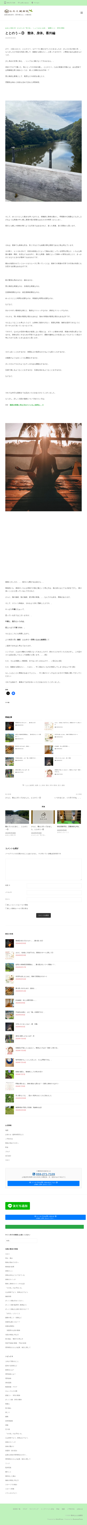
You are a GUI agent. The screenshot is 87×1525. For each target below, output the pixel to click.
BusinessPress (78, 1519)
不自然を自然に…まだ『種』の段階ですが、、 (26, 758)
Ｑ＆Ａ (7, 1160)
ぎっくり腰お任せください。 (15, 1300)
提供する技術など (11, 1365)
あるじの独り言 (10, 28)
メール (8, 892)
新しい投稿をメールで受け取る (17, 908)
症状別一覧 (16, 1509)
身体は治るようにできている (15, 1275)
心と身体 (42, 785)
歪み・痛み (9, 1258)
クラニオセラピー (11, 1493)
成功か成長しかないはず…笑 (22, 769)
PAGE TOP (83, 1477)
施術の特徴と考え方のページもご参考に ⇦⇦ (27, 405)
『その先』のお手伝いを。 (14, 1288)
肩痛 (6, 1425)
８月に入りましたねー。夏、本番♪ (63, 758)
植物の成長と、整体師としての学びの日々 (29, 1072)
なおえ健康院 (29, 785)
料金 (6, 1147)
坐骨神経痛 (9, 1421)
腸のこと (8, 1472)
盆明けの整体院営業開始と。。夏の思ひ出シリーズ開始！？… (36, 964)
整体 (47, 785)
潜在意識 (8, 1382)
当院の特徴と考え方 (12, 1334)
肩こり (7, 1412)
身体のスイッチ (10, 1279)
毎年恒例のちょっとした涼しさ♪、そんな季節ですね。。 (34, 1060)
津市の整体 (53, 785)
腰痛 (63, 785)
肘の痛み (8, 1408)
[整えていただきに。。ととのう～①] (17, 817)
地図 (6, 1130)
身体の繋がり (9, 1446)
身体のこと (9, 1271)
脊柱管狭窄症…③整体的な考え (68, 826)
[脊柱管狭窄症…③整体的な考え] (69, 817)
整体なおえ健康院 (77, 1515)
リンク (7, 1463)
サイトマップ (33, 1509)
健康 (36, 785)
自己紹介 (8, 1156)
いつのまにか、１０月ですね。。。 (68, 798)
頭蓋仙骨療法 (9, 1326)
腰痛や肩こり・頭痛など (13, 1317)
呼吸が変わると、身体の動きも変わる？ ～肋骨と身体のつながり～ (37, 1083)
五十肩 (7, 1429)
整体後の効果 (9, 1267)
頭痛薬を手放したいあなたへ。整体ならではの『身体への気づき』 (37, 1048)
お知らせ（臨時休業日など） (15, 1134)
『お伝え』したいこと (12, 1313)
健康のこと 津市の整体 (56, 28)
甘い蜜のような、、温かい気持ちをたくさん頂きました (34, 1095)
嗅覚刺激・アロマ (11, 1387)
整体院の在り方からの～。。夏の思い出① (25, 722)
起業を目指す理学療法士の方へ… (16, 1455)
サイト (7, 899)
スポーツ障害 (9, 1489)
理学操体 (8, 1378)
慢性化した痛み (10, 1476)
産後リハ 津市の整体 (12, 1395)
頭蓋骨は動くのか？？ (12, 1322)
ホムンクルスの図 (11, 1391)
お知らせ (80, 1509)
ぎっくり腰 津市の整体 (13, 1399)
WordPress (59, 1519)
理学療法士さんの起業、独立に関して (18, 1347)
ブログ (7, 1151)
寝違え (7, 1404)
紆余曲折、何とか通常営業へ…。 (63, 746)
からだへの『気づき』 (24, 28)
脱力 (59, 785)
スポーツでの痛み (11, 1484)
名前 (7, 885)
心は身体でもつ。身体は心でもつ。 (17, 1292)
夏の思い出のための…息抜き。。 (23, 746)
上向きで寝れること (12, 1361)
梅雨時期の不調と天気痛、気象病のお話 (28, 1107)
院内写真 (8, 1467)
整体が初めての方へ (12, 1143)
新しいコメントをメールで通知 (17, 905)
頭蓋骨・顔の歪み (11, 1450)
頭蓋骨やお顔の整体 (13, 1330)
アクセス (36, 3)
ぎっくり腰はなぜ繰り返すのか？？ (17, 1309)
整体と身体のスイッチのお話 (15, 1283)
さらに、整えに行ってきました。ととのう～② (23, 798)
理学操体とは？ (10, 1374)
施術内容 (8, 1296)
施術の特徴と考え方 (12, 1480)
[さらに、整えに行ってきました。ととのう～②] (43, 817)
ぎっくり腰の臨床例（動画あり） (16, 1305)
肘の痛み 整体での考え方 (14, 1339)
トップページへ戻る (47, 1509)
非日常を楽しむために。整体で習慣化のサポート (66, 734)
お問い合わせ (24, 3)
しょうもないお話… (40, 28)
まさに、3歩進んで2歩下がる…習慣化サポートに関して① (34, 952)
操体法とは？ (9, 1370)
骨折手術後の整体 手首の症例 (15, 1343)
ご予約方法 (9, 1139)
